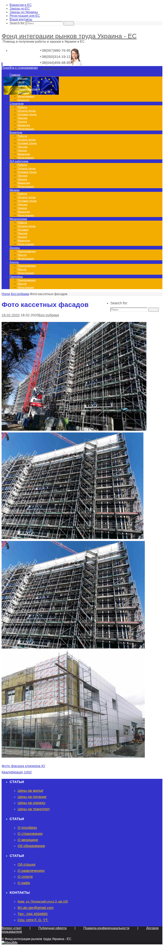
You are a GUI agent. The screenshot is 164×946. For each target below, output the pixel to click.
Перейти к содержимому (20, 67)
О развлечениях (31, 871)
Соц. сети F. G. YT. (33, 920)
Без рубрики (20, 294)
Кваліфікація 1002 (17, 772)
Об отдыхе (26, 865)
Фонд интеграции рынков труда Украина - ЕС (69, 36)
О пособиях (27, 828)
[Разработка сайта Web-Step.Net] (10, 942)
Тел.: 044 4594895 (33, 914)
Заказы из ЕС (20, 8)
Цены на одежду (31, 803)
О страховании (30, 834)
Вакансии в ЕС (21, 5)
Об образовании (31, 846)
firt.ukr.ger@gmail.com (36, 908)
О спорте (25, 877)
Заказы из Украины (24, 12)
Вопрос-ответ (12, 928)
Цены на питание (32, 797)
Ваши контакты (21, 19)
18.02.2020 (11, 315)
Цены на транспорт (34, 809)
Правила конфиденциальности (106, 928)
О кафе (24, 883)
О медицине (28, 840)
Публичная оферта (52, 928)
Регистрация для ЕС (25, 15)
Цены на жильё (30, 791)
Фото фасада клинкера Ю (23, 766)
